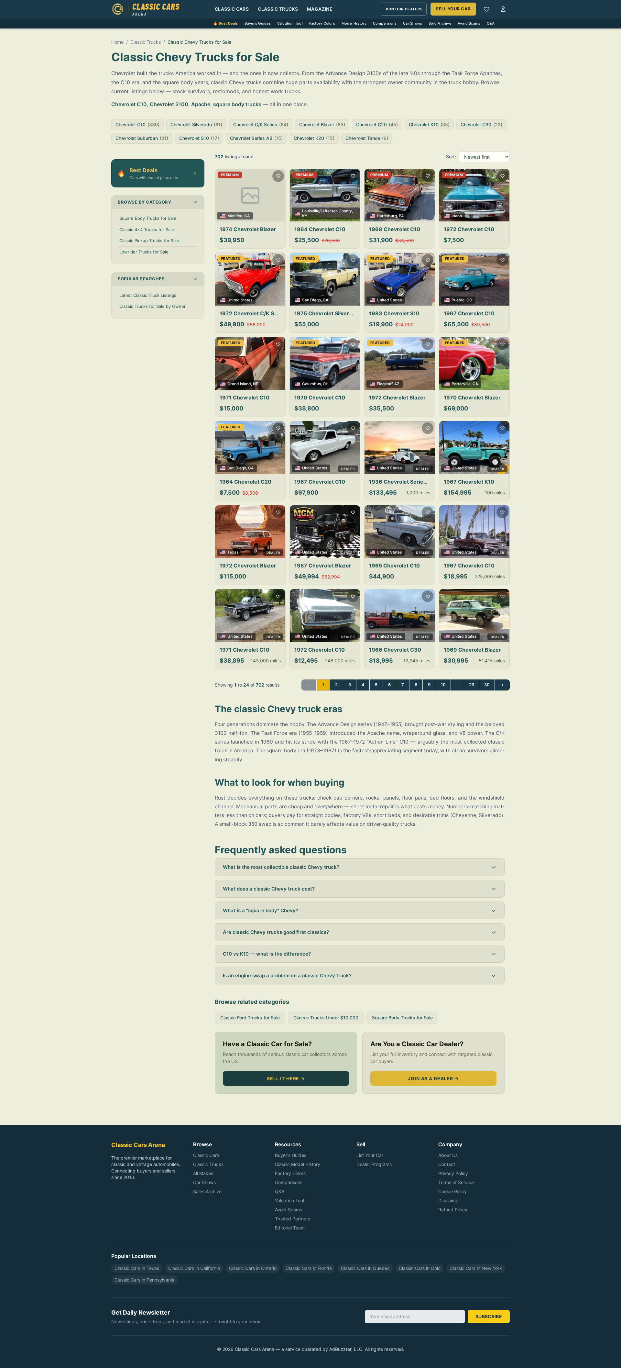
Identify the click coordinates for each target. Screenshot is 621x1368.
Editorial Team (290, 1227)
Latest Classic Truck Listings (147, 295)
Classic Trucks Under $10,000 (325, 1017)
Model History (354, 23)
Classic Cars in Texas (136, 1268)
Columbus (311, 383)
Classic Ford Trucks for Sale (250, 1017)
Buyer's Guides (258, 23)
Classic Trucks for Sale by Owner (152, 306)
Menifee (234, 215)
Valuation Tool (290, 23)
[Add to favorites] (278, 176)
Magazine (319, 9)
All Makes (203, 1173)
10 (443, 684)
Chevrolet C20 (377, 124)
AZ (396, 383)
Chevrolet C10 (129, 104)
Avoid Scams (469, 23)
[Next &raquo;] (502, 684)
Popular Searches (141, 278)
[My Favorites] (486, 9)
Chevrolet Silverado (196, 124)
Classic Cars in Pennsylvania (144, 1280)
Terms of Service (456, 1182)
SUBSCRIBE (488, 1316)
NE (255, 383)
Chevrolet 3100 (169, 104)
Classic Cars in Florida (309, 1268)
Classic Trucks (278, 9)
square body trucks (237, 104)
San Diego (311, 299)
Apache (200, 104)
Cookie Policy (452, 1191)
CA (247, 215)
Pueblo (458, 299)
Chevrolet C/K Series (260, 124)
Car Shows (412, 23)
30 (487, 684)
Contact (446, 1164)
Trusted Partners (292, 1218)
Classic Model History (297, 1164)
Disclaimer (449, 1200)
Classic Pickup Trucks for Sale (149, 240)
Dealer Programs (374, 1164)
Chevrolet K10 (429, 124)
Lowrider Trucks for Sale (144, 251)
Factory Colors (322, 23)
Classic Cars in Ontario (253, 1268)
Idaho (457, 215)
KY (304, 215)
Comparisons (385, 23)
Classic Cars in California (194, 1268)
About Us (448, 1155)
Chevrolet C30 (481, 124)
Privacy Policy (453, 1173)
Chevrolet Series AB (256, 138)
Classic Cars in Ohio (420, 1268)
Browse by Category (144, 202)
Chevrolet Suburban (141, 138)
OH (326, 383)
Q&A (491, 23)
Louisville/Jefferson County (327, 210)
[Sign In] (503, 9)
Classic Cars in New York (476, 1268)
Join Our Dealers (404, 9)
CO (469, 299)
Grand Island (239, 383)
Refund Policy (452, 1209)
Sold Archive (440, 23)
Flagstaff (384, 383)
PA (401, 215)
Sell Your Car (453, 8)
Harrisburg (387, 215)
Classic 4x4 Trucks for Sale (146, 229)
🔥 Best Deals (225, 23)
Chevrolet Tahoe (366, 138)
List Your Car (369, 1155)
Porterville (461, 383)
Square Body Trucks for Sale (147, 218)
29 (471, 684)
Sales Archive (207, 1191)
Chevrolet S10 (199, 138)
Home (117, 42)
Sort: (451, 156)
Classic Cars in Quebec (365, 1268)
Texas (232, 552)
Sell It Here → (286, 1078)
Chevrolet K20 (314, 138)
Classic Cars (232, 9)
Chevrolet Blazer (322, 124)
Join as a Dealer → (433, 1078)
